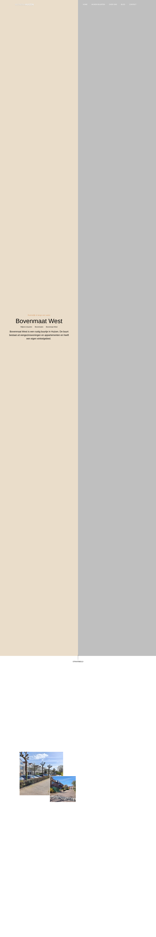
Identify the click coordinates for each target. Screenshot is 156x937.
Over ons (113, 4)
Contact (132, 4)
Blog (123, 4)
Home (85, 4)
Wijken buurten (98, 4)
